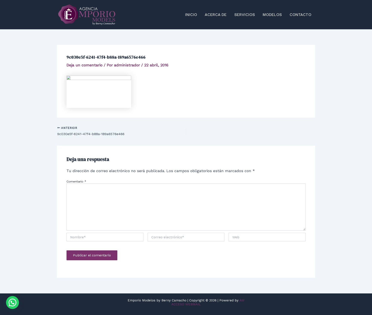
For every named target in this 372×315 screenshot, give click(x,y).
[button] (12, 302)
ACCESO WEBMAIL (186, 304)
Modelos (272, 14)
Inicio (191, 14)
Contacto (300, 14)
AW (241, 300)
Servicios (244, 14)
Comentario (76, 181)
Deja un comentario (84, 65)
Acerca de (215, 14)
